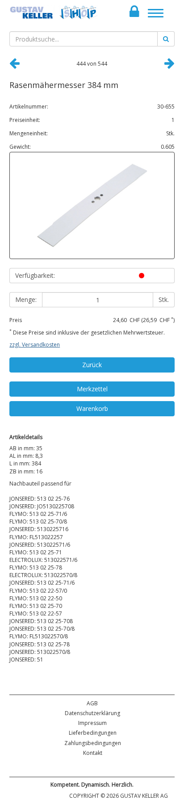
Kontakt (92, 753)
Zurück (92, 364)
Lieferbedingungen (93, 733)
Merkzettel (92, 389)
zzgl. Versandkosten (34, 344)
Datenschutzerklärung (92, 713)
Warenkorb (92, 408)
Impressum (92, 723)
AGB (92, 703)
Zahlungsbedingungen (92, 743)
